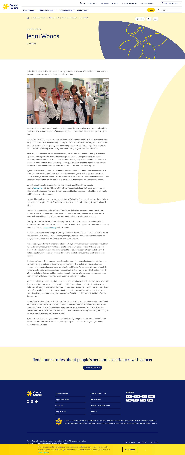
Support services (62, 399)
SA (130, 400)
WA (151, 400)
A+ (155, 19)
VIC (144, 400)
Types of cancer (61, 393)
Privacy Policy (130, 442)
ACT (130, 396)
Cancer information (98, 393)
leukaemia (37, 188)
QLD (152, 396)
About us (59, 405)
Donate (150, 10)
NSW (138, 396)
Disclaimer (154, 442)
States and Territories (171, 3)
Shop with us (60, 411)
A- (149, 19)
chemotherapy (50, 227)
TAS (137, 400)
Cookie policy (43, 452)
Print (141, 19)
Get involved (95, 399)
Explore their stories (92, 368)
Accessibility (142, 442)
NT (145, 396)
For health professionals (100, 405)
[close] (146, 449)
